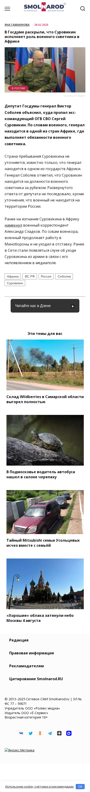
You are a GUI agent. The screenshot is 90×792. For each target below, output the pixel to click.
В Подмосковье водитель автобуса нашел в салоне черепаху (40, 474)
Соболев (64, 276)
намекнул (13, 225)
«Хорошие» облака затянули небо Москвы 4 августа (40, 618)
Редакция (19, 640)
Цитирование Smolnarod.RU (36, 678)
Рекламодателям (26, 665)
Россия (46, 276)
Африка (13, 276)
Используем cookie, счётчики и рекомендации (39, 786)
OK (80, 786)
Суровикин (15, 283)
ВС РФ (30, 276)
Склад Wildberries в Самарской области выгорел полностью (45, 399)
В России (18, 88)
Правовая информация (31, 653)
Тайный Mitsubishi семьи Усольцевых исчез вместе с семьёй (43, 543)
